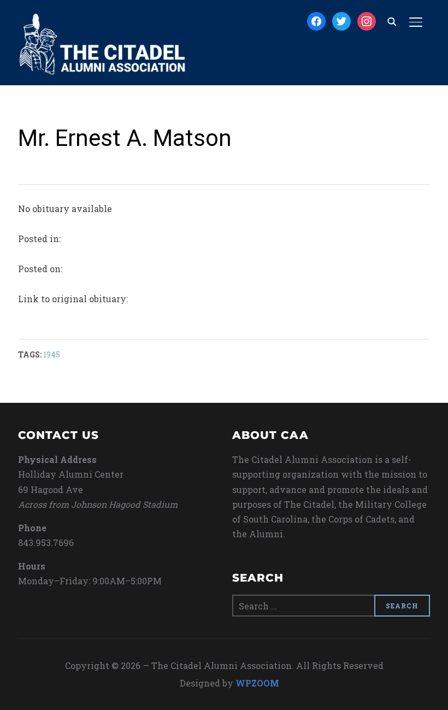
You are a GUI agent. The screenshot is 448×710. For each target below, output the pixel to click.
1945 (51, 354)
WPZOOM (257, 683)
